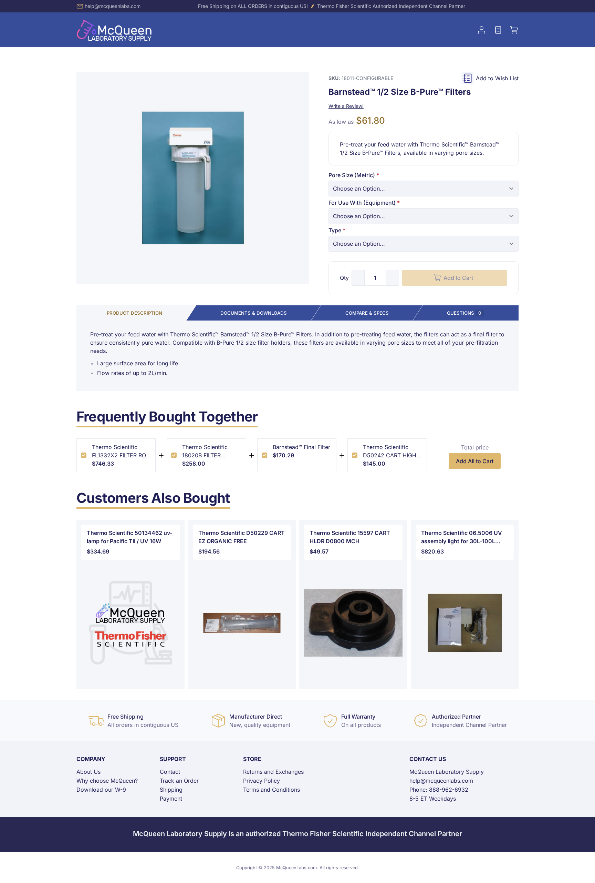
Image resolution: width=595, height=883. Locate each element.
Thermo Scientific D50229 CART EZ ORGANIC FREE (241, 537)
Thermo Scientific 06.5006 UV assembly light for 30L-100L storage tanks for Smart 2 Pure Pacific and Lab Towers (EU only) (464, 537)
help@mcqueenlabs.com (112, 6)
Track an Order (179, 780)
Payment (171, 798)
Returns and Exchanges (273, 771)
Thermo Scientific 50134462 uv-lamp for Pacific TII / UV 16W (129, 537)
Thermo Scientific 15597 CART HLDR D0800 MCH (350, 537)
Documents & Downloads (253, 313)
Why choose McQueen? (107, 780)
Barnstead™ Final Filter (301, 447)
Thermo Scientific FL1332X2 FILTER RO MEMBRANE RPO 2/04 (121, 451)
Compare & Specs (367, 313)
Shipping (171, 789)
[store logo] (114, 29)
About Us (88, 771)
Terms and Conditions (271, 789)
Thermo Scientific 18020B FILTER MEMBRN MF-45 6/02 (210, 451)
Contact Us (427, 758)
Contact (170, 771)
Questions (464, 313)
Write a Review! (346, 106)
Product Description (134, 313)
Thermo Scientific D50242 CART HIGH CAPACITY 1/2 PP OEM (389, 451)
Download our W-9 (101, 789)
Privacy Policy (261, 780)
